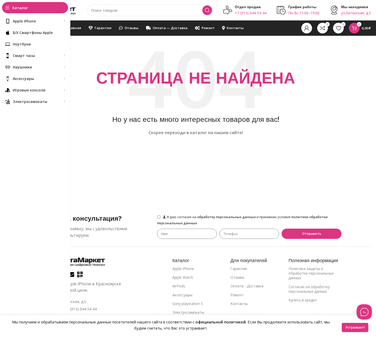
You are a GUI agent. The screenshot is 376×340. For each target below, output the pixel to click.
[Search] (207, 10)
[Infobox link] (245, 10)
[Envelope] (71, 274)
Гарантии (238, 268)
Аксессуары (182, 294)
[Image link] (78, 261)
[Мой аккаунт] (307, 28)
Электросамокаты (188, 312)
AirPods (178, 286)
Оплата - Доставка (246, 286)
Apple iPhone (183, 268)
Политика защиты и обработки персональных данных (311, 273)
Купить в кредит (303, 300)
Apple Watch (182, 277)
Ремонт (237, 294)
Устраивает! (355, 327)
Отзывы (237, 277)
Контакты (239, 303)
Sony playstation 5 (187, 303)
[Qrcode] (80, 274)
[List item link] (86, 309)
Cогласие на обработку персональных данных (309, 289)
